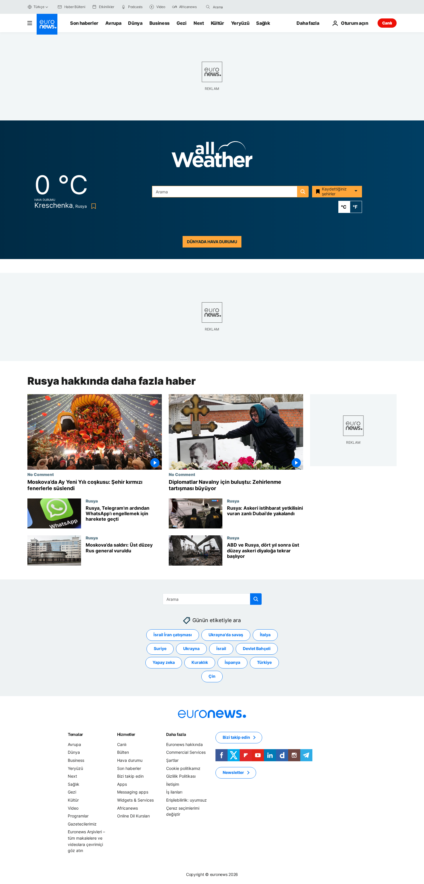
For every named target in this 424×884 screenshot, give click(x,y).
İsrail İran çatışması (172, 634)
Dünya (135, 23)
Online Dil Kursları (133, 815)
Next (199, 23)
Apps (122, 784)
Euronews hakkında (184, 744)
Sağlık (263, 23)
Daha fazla (176, 734)
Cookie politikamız (183, 768)
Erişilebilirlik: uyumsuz (186, 800)
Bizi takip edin (130, 776)
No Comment (40, 474)
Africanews (127, 808)
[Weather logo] (212, 156)
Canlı (387, 22)
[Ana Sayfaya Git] (47, 24)
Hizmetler (126, 734)
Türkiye (264, 662)
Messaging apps (132, 792)
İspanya (232, 662)
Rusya (92, 500)
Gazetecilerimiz (82, 823)
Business (159, 23)
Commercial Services (186, 752)
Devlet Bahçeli (257, 648)
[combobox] (237, 7)
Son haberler (84, 23)
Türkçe (38, 7)
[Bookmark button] (92, 206)
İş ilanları (174, 792)
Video (73, 808)
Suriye (160, 648)
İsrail (221, 648)
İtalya (265, 634)
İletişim (172, 784)
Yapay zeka (164, 662)
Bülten (123, 752)
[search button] (208, 7)
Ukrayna (191, 648)
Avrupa (113, 23)
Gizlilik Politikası (181, 776)
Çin (212, 676)
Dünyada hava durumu (212, 241)
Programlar (78, 815)
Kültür (217, 23)
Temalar (75, 734)
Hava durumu (129, 760)
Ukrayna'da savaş (226, 634)
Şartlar (172, 760)
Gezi (182, 23)
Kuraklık (200, 662)
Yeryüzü (240, 23)
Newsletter (233, 772)
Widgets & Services (135, 800)
